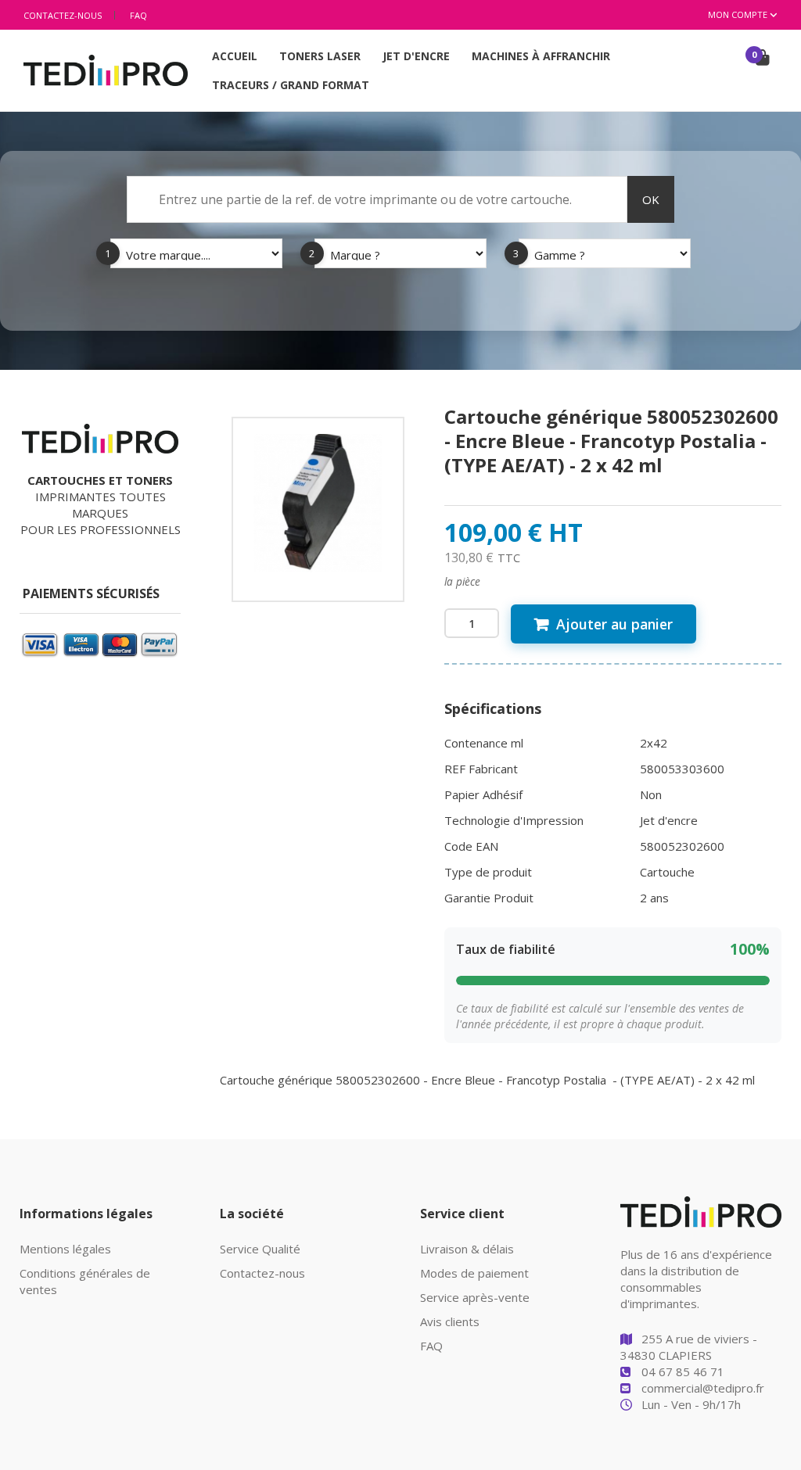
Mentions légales (65, 1249)
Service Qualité (260, 1249)
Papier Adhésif (483, 794)
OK (650, 199)
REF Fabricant (481, 768)
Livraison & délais (467, 1249)
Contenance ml (483, 743)
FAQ (138, 15)
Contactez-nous (62, 15)
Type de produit (488, 872)
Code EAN (471, 846)
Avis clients (450, 1321)
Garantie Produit (488, 897)
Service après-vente (475, 1297)
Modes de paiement (474, 1273)
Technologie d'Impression (514, 820)
